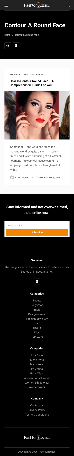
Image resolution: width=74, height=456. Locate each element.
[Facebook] (37, 281)
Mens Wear (37, 364)
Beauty (16, 74)
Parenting (37, 369)
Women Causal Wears (37, 378)
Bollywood (37, 305)
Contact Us (37, 405)
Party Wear (37, 373)
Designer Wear (37, 314)
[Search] (68, 5)
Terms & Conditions (37, 414)
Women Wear (37, 387)
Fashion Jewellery (37, 318)
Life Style (37, 355)
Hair (36, 323)
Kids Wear (37, 337)
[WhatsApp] (16, 45)
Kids (37, 332)
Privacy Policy (36, 410)
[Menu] (6, 5)
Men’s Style (37, 359)
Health (37, 327)
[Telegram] (7, 45)
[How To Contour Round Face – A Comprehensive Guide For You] (37, 115)
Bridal (36, 309)
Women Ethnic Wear (37, 382)
